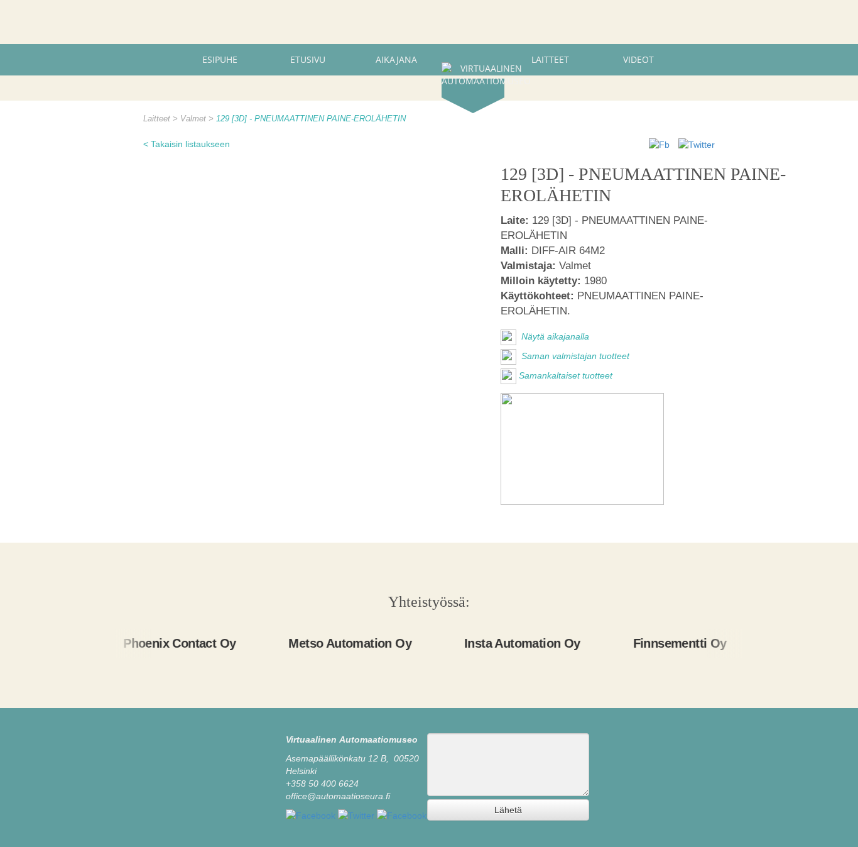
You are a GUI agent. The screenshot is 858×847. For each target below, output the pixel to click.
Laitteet (550, 59)
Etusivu (307, 59)
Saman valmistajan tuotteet (574, 356)
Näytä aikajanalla (554, 336)
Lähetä (508, 810)
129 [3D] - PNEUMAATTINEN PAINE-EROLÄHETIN (311, 118)
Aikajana (396, 59)
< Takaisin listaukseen (186, 144)
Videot (638, 59)
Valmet (194, 118)
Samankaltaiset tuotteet (565, 375)
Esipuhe (219, 59)
